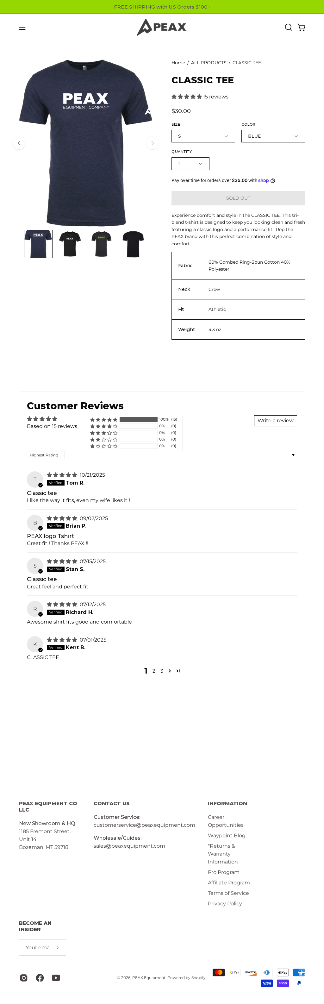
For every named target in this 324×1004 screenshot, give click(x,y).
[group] (162, 7)
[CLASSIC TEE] (38, 244)
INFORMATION (227, 803)
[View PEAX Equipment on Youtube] (55, 978)
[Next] (152, 143)
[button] (288, 27)
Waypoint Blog (227, 835)
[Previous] (19, 143)
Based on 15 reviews (52, 426)
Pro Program (224, 872)
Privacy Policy (225, 903)
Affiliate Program (229, 883)
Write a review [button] (276, 420)
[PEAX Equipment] (162, 27)
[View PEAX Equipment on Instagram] (23, 978)
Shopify (198, 977)
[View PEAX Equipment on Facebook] (39, 978)
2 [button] (154, 671)
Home (178, 63)
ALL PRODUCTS (209, 63)
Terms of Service (228, 893)
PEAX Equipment (148, 977)
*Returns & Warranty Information (223, 854)
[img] (62, 475)
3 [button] (161, 671)
